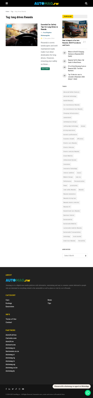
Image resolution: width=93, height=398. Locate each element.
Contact (9, 322)
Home (7, 11)
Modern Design (68, 177)
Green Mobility (68, 156)
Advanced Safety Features (71, 92)
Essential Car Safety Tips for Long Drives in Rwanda (49, 26)
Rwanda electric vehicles (71, 202)
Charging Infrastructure (71, 113)
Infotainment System (70, 160)
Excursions (10, 306)
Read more (45, 68)
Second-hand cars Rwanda (72, 211)
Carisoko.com (11, 338)
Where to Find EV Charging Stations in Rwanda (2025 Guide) (76, 54)
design (83, 126)
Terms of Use (11, 319)
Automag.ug (10, 364)
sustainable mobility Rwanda (73, 228)
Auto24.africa (11, 335)
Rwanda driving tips (70, 198)
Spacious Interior (69, 215)
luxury (79, 173)
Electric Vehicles (69, 147)
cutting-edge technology (71, 126)
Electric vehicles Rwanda (71, 151)
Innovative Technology (70, 168)
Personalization (79, 181)
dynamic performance (70, 134)
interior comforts (69, 173)
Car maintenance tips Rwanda (73, 109)
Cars (7, 300)
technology (67, 236)
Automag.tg (10, 358)
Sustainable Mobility (70, 223)
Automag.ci (10, 354)
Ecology (9, 303)
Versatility (81, 241)
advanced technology (70, 96)
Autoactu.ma (11, 345)
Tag (12, 11)
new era (78, 177)
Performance (67, 181)
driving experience (69, 130)
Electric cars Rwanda (70, 143)
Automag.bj (10, 371)
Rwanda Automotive (70, 194)
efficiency (80, 139)
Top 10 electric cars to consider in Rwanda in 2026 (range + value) (76, 77)
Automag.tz (10, 361)
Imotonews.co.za (12, 351)
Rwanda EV (67, 207)
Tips (9, 26)
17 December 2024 (48, 38)
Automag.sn (10, 348)
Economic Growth (69, 139)
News (50, 300)
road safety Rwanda (70, 189)
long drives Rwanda (20, 11)
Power (65, 185)
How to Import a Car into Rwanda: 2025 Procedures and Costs (71, 42)
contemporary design (70, 122)
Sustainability (68, 219)
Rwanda (81, 189)
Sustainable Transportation (72, 232)
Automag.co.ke (11, 368)
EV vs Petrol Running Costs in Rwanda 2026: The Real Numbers (77, 68)
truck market (77, 236)
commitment (67, 117)
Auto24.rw (9, 341)
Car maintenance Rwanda (72, 105)
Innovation (67, 164)
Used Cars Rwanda (69, 241)
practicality (73, 185)
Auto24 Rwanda (68, 100)
